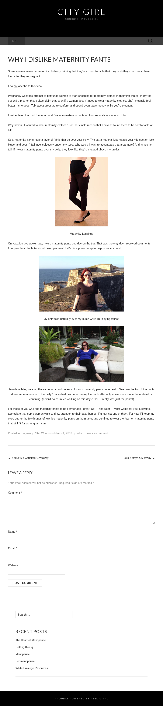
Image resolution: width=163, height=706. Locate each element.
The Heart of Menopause (30, 640)
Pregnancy (27, 433)
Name (12, 531)
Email (12, 548)
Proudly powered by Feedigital (81, 698)
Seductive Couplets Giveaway (28, 457)
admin (80, 433)
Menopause (22, 654)
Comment (15, 492)
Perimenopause (25, 661)
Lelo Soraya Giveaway (139, 457)
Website (13, 565)
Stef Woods (42, 433)
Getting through (24, 647)
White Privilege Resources (31, 668)
